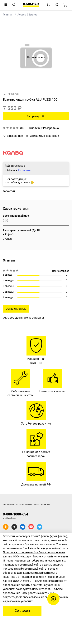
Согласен (22, 611)
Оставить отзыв (16, 308)
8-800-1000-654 (15, 514)
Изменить (24, 170)
